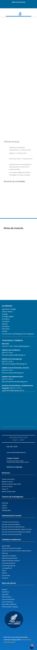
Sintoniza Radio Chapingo (10, 607)
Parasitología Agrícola (8, 565)
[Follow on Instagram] (15, 6)
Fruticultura (5, 321)
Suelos (4, 570)
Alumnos (4, 589)
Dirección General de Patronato (12, 534)
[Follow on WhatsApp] (22, 6)
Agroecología (6, 546)
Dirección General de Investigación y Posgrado (16, 532)
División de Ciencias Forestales (11, 548)
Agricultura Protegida (9, 309)
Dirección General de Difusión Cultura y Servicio (17, 529)
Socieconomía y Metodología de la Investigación (18, 334)
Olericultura (5, 326)
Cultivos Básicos (7, 312)
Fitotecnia (5, 553)
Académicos (5, 592)
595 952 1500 (12, 447)
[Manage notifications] (32, 645)
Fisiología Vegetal (7, 316)
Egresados (5, 594)
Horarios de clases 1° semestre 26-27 (20, 159)
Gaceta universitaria (8, 479)
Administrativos (7, 597)
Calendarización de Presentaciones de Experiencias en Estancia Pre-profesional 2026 (20, 166)
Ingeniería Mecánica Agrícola (11, 561)
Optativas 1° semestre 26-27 (18, 153)
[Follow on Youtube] (18, 6)
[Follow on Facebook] (12, 6)
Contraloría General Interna (10, 522)
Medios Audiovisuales (9, 491)
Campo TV (5, 489)
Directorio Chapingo (14, 467)
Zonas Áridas (6, 575)
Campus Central (13, 458)
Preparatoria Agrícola (8, 563)
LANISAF (4, 505)
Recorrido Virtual (7, 486)
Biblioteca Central (7, 482)
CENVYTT (4, 508)
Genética (5, 324)
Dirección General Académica (11, 524)
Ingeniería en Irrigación (9, 556)
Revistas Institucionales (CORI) (11, 484)
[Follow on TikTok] (25, 6)
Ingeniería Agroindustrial (9, 558)
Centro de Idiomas (7, 602)
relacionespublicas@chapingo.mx (16, 452)
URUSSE (4, 573)
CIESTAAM (5, 503)
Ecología (5, 314)
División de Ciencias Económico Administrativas (16, 551)
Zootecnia (5, 578)
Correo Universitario (8, 599)
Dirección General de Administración (13, 527)
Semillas (4, 331)
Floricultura (5, 319)
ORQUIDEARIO (6, 510)
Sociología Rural (7, 568)
